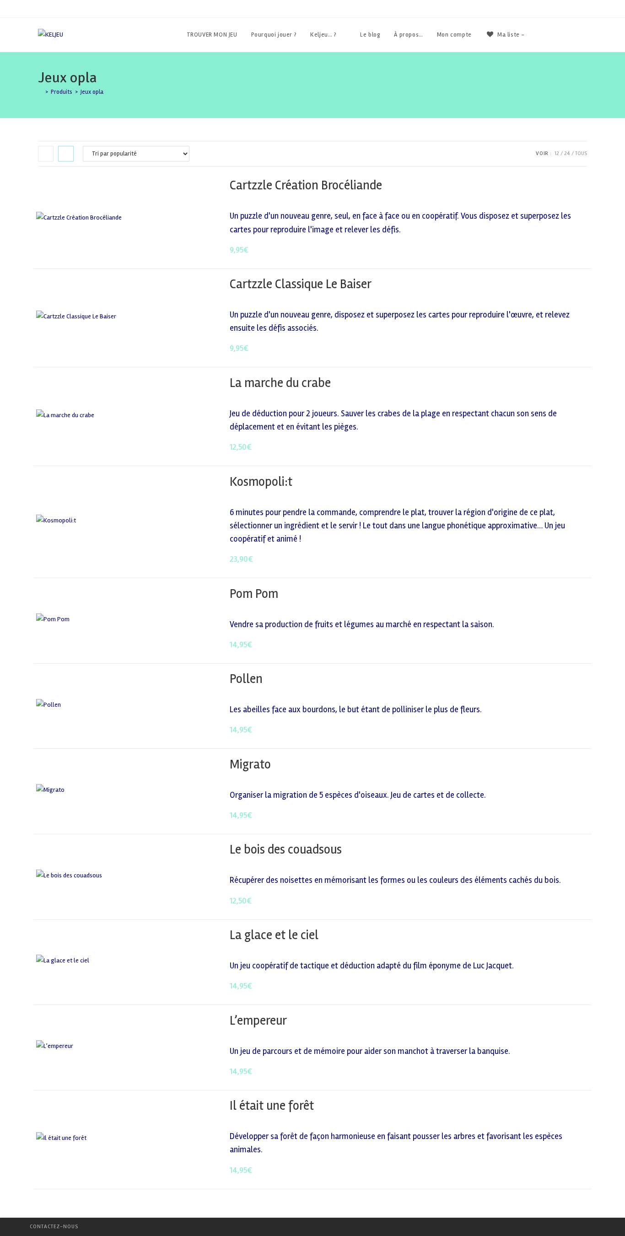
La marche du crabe (280, 383)
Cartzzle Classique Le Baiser (301, 284)
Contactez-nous (54, 1226)
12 (557, 153)
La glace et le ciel (274, 935)
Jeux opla (92, 92)
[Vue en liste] (66, 153)
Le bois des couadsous (286, 849)
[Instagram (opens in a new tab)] (584, 35)
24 (567, 153)
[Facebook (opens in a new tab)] (560, 35)
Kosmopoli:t (261, 481)
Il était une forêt (272, 1105)
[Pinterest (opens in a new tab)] (572, 35)
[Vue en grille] (46, 153)
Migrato (250, 764)
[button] (558, 186)
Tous (581, 153)
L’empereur (258, 1020)
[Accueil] (40, 92)
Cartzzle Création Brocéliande (306, 185)
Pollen (246, 679)
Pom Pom (254, 594)
